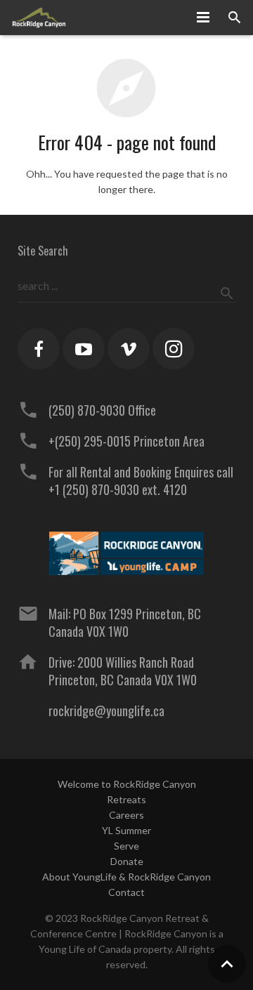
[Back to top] (227, 964)
